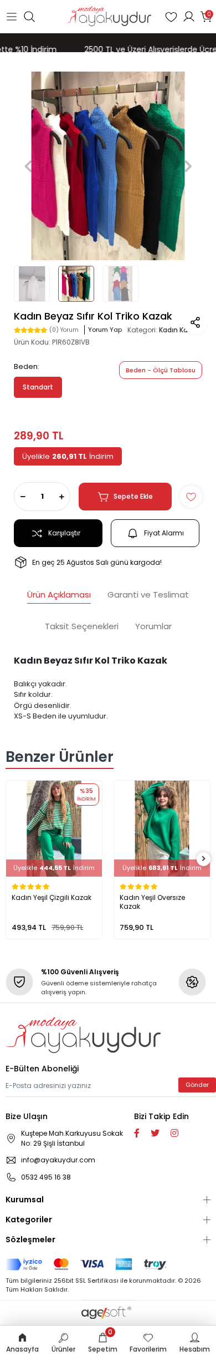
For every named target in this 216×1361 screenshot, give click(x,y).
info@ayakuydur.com (58, 1160)
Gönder (197, 1084)
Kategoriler (29, 1219)
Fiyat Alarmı (164, 533)
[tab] (59, 596)
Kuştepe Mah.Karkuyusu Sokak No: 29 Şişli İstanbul (72, 1138)
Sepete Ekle (133, 496)
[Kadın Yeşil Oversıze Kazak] (162, 829)
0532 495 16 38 (46, 1177)
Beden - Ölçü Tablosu (161, 370)
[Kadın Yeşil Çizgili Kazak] (54, 829)
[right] (203, 859)
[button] (28, 166)
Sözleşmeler (30, 1239)
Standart (38, 387)
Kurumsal (25, 1199)
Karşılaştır (64, 533)
